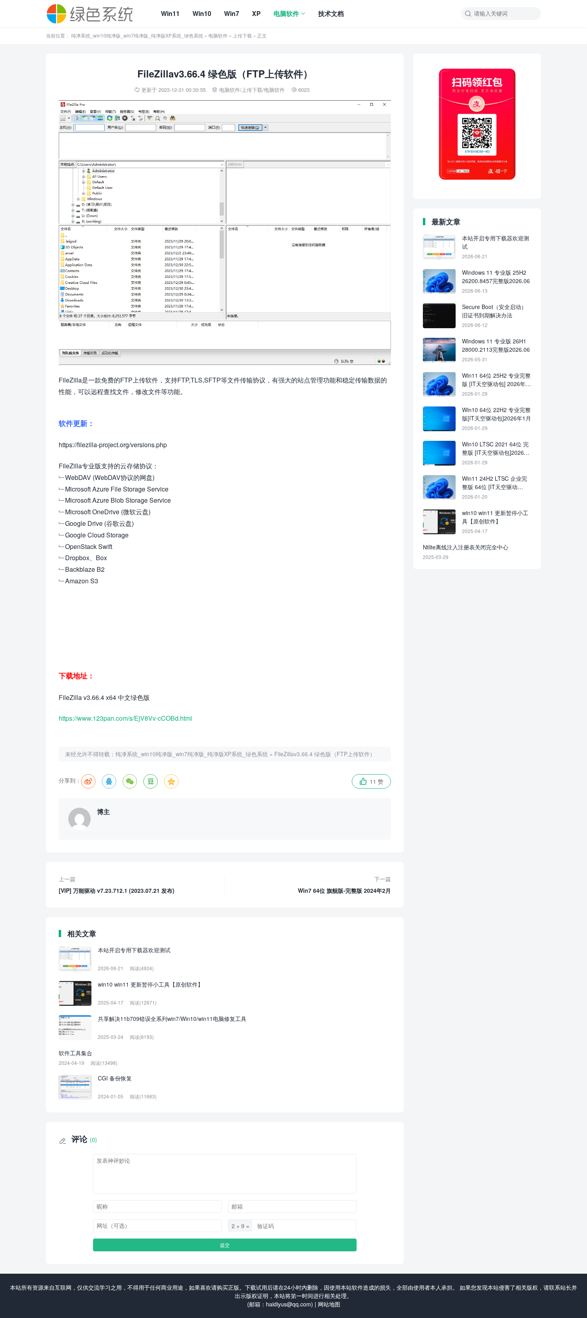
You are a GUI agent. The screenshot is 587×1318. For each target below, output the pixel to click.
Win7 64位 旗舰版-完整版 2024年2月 (344, 884)
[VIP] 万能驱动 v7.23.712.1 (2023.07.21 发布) (117, 884)
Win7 (231, 13)
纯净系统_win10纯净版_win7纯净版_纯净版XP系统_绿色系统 (137, 35)
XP (256, 13)
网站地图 (329, 1304)
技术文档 (331, 13)
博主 (103, 811)
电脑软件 (286, 13)
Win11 (170, 13)
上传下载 (242, 35)
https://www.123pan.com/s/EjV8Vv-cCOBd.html (125, 718)
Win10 (201, 13)
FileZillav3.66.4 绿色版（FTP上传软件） (324, 754)
